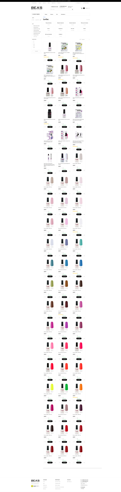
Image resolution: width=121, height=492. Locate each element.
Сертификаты (63, 14)
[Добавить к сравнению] (55, 60)
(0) (48, 80)
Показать (36, 51)
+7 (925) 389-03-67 (63, 6)
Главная (46, 14)
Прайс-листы (45, 485)
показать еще (35, 36)
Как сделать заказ (57, 481)
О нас (44, 481)
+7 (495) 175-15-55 (54, 6)
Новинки (51, 14)
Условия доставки (57, 483)
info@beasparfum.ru (62, 7)
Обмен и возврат (57, 485)
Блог (57, 14)
